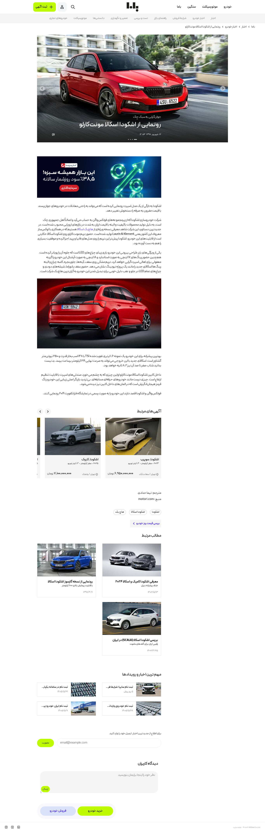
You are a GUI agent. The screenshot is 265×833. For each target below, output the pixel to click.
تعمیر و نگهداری (119, 18)
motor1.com (146, 499)
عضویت (45, 743)
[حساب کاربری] (62, 7)
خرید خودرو (95, 811)
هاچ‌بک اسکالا (85, 229)
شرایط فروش (179, 18)
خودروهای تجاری (58, 18)
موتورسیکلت (80, 18)
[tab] (135, 139)
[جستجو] (73, 7)
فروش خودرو (58, 811)
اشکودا (155, 512)
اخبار (213, 18)
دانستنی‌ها (99, 18)
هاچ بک (119, 512)
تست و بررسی (141, 18)
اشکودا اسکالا (138, 512)
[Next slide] (42, 88)
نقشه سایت (237, 827)
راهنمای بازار (160, 18)
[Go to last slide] (222, 88)
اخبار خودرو (199, 18)
